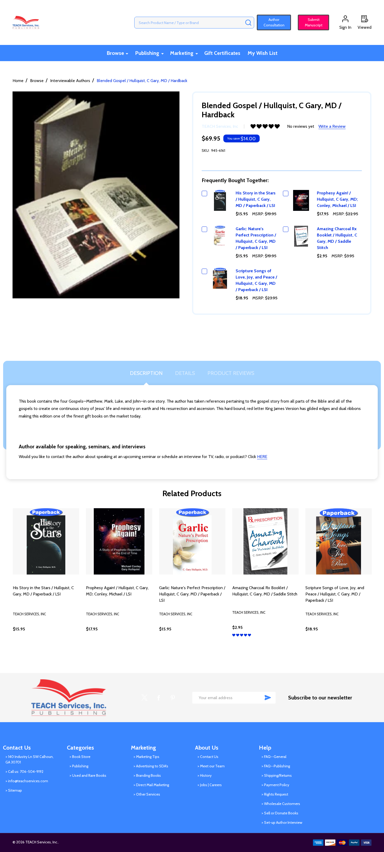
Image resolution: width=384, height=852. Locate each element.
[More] (127, 53)
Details (185, 373)
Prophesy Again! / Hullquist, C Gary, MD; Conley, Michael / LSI (337, 199)
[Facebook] (159, 697)
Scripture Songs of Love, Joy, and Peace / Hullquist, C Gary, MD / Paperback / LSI (334, 594)
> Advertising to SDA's (150, 766)
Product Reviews (230, 373)
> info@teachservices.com (26, 781)
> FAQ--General (273, 756)
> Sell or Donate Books (279, 813)
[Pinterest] (173, 697)
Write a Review (332, 126)
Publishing (147, 53)
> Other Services (146, 794)
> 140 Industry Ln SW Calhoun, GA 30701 (29, 759)
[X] (144, 697)
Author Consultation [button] (274, 22)
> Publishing (78, 766)
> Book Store (79, 756)
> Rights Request (274, 794)
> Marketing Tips (146, 756)
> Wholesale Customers (280, 803)
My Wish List (262, 53)
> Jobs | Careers (209, 785)
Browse (115, 53)
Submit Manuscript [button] (311, 22)
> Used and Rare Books (87, 775)
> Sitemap (13, 790)
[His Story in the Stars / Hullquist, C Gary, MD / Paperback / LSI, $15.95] (46, 541)
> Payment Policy (275, 785)
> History (204, 775)
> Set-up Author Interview (281, 822)
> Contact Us (207, 756)
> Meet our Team (211, 766)
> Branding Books (147, 775)
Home (18, 80)
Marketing (181, 53)
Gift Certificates (222, 53)
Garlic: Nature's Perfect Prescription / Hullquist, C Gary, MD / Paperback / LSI (192, 594)
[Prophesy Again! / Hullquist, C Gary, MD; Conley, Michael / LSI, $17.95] (119, 541)
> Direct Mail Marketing (151, 785)
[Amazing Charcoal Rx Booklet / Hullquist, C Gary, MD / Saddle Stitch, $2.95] (265, 541)
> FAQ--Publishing (275, 766)
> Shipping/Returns (276, 775)
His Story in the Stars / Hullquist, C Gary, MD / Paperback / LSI (256, 199)
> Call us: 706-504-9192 (24, 771)
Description (146, 373)
